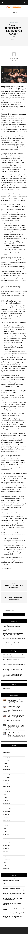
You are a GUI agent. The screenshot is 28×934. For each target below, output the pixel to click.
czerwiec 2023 (6, 752)
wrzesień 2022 (6, 777)
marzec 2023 (6, 760)
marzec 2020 (6, 862)
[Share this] (21, 575)
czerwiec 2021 (6, 820)
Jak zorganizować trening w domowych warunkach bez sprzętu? (12, 899)
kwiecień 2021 (6, 825)
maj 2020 (5, 857)
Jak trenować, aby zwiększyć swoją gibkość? (13, 913)
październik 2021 (7, 808)
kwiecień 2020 (6, 859)
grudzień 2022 (6, 769)
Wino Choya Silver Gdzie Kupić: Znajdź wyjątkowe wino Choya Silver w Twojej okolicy (12, 676)
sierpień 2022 (6, 780)
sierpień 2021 (6, 814)
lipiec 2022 (5, 783)
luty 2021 (5, 831)
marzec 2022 (6, 794)
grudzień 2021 (6, 803)
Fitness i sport (14, 22)
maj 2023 (5, 755)
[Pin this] (26, 575)
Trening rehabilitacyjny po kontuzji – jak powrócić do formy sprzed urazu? (12, 917)
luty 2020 (5, 865)
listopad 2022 (6, 772)
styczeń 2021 (6, 834)
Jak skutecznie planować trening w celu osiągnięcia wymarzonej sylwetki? (12, 879)
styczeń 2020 (6, 868)
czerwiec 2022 (6, 786)
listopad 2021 (6, 806)
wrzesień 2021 (6, 811)
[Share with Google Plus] (24, 575)
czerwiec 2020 (6, 854)
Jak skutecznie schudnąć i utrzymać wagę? (14, 699)
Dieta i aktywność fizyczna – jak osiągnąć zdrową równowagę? (13, 655)
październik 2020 (7, 842)
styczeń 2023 (6, 766)
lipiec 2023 (5, 749)
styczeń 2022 (6, 800)
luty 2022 (5, 797)
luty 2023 (5, 763)
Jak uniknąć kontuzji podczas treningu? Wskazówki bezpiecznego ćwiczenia (12, 625)
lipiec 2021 (5, 817)
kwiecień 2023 (6, 758)
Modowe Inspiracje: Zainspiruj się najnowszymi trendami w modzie (11, 660)
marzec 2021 (6, 828)
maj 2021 (5, 823)
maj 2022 (5, 789)
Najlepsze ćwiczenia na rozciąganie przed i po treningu (16, 724)
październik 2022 (7, 775)
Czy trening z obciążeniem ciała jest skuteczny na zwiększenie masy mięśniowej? (16, 716)
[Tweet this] (22, 575)
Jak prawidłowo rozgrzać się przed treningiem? (15, 733)
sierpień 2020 (6, 848)
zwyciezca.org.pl (14, 58)
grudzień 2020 (6, 837)
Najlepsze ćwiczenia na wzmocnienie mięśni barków (15, 707)
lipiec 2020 (5, 851)
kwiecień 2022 (6, 791)
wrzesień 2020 (6, 845)
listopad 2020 (6, 840)
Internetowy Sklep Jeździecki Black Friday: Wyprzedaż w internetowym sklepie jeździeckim (13, 634)
